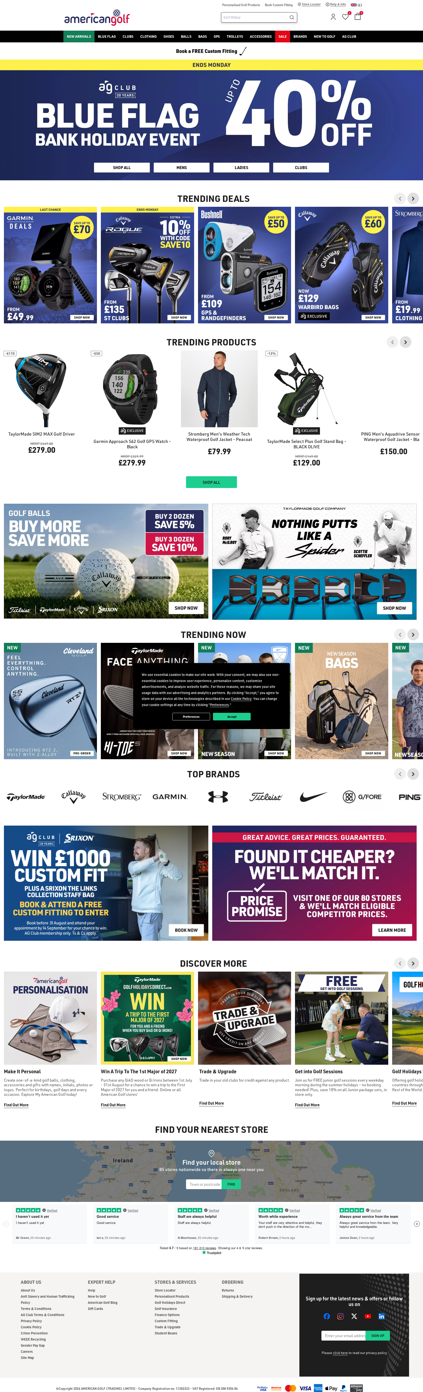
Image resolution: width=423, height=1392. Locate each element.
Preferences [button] (219, 704)
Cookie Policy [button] (241, 698)
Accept (231, 716)
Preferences (191, 716)
